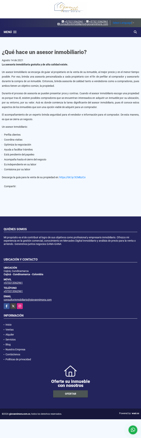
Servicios (11, 339)
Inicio (9, 324)
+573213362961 (74, 21)
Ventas (10, 329)
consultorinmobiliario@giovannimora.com (28, 299)
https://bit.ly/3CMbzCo (72, 177)
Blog (8, 344)
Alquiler (10, 334)
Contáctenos (13, 354)
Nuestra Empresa (15, 349)
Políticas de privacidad (18, 359)
